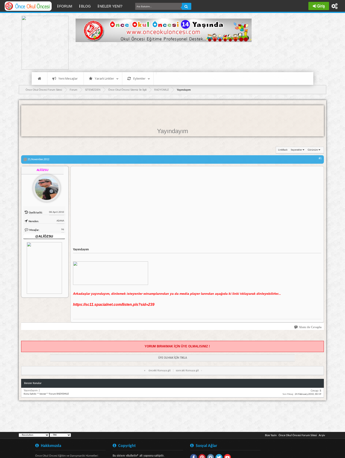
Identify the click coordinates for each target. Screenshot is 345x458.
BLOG (86, 6)
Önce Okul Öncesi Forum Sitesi (298, 435)
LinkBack (283, 150)
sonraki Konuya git (187, 370)
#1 (320, 158)
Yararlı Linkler (104, 78)
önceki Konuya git (160, 370)
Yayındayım (172, 131)
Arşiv (322, 435)
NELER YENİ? (111, 6)
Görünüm (313, 150)
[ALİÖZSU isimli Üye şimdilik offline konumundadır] (45, 186)
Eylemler (139, 78)
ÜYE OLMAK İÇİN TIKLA (172, 357)
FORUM (67, 6)
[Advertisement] (161, 56)
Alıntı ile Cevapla (310, 327)
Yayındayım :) (32, 390)
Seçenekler (296, 150)
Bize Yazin (271, 435)
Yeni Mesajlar (68, 78)
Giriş (321, 6)
